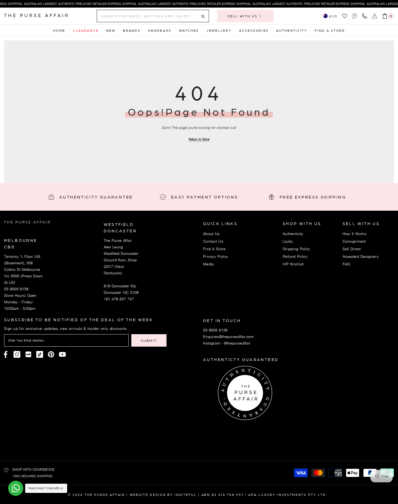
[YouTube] (62, 354)
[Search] (153, 16)
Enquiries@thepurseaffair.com (228, 336)
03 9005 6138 (16, 289)
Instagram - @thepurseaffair (226, 343)
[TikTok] (40, 354)
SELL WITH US (243, 16)
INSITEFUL (186, 494)
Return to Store (199, 139)
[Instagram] (17, 354)
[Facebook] (6, 354)
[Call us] (365, 16)
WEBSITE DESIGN (148, 494)
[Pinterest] (28, 354)
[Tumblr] (51, 354)
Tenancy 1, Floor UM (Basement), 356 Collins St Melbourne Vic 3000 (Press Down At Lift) (23, 269)
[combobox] (148, 16)
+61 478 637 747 (119, 299)
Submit (149, 340)
